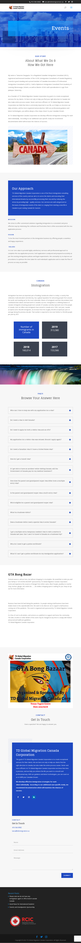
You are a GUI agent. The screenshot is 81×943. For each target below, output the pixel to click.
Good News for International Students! (21, 904)
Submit (67, 875)
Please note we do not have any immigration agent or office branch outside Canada (23, 898)
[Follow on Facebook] (18, 797)
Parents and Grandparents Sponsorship (22, 907)
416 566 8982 (17, 827)
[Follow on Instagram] (29, 797)
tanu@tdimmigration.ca (20, 831)
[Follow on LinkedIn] (33, 797)
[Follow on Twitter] (23, 797)
